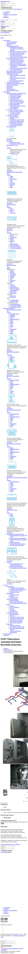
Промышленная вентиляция (14, 72)
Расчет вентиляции (12, 41)
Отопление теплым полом (17, 618)
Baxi (11, 279)
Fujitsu (11, 323)
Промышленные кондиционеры (15, 534)
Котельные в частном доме (17, 143)
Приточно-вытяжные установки (18, 51)
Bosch (11, 282)
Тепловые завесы (11, 206)
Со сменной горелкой (15, 305)
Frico (11, 180)
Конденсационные (15, 304)
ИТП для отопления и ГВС (17, 101)
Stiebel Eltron (13, 179)
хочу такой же (16, 844)
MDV (11, 356)
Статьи (5, 16)
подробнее (9, 139)
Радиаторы (10, 231)
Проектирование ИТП (16, 94)
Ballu (11, 177)
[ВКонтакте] (1, 823)
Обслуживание (14, 597)
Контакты (6, 17)
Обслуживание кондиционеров (18, 568)
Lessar (11, 318)
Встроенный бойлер (15, 307)
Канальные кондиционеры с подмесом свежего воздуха (17, 53)
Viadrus (12, 277)
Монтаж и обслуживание (10, 14)
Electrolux (12, 316)
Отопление (7, 91)
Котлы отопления (11, 126)
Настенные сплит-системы (14, 311)
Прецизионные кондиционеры (18, 538)
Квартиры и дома (14, 592)
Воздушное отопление (16, 125)
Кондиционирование (9, 308)
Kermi (11, 239)
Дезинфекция (10, 586)
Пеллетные (13, 291)
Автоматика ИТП (14, 98)
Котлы (8, 604)
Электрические (14, 287)
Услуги (9, 562)
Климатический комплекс (17, 80)
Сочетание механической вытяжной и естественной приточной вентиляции (17, 61)
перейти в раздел (14, 153)
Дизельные (13, 286)
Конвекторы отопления (16, 122)
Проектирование (11, 43)
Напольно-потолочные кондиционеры (17, 479)
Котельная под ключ (12, 146)
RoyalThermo (13, 237)
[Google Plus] (3, 823)
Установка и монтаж (15, 96)
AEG (11, 181)
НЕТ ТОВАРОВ (5, 32)
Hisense (12, 333)
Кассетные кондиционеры (14, 411)
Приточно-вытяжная (12, 85)
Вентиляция (7, 40)
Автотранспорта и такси (16, 590)
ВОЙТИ (3, 21)
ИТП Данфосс (14, 108)
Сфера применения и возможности (15, 631)
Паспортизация (11, 89)
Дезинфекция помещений (17, 588)
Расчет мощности (14, 607)
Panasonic (12, 315)
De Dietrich (13, 275)
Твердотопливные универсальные (15, 289)
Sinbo (11, 187)
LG (11, 327)
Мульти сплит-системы (13, 377)
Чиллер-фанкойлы (15, 542)
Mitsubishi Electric (14, 314)
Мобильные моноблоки (13, 353)
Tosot (11, 332)
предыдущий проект (7, 844)
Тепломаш (12, 212)
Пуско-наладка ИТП (15, 97)
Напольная (13, 295)
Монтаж (9, 44)
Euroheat (12, 210)
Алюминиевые (14, 244)
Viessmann (12, 273)
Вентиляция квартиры (13, 46)
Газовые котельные (15, 142)
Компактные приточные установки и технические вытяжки (16, 49)
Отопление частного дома (17, 119)
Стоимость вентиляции (13, 82)
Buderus (12, 272)
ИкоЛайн (12, 184)
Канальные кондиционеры (14, 445)
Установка (12, 610)
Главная (6, 648)
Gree (11, 325)
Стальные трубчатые (15, 246)
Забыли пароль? (5, 26)
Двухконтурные (14, 301)
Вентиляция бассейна (12, 73)
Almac (11, 176)
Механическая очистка (13, 90)
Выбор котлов (13, 611)
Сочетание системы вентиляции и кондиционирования (18, 69)
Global (11, 235)
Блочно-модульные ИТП (16, 103)
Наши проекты (8, 633)
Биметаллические (14, 245)
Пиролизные (13, 293)
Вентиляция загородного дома (15, 58)
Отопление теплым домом (17, 121)
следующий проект (6, 852)
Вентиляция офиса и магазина (15, 71)
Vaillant (12, 270)
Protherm (12, 276)
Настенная (13, 297)
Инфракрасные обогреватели (14, 173)
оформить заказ (17, 948)
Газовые (12, 284)
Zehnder (12, 238)
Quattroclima (13, 329)
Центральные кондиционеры (17, 543)
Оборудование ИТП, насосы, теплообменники (17, 106)
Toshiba (12, 330)
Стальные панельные (15, 248)
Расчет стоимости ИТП (16, 100)
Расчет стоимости (14, 114)
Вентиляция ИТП (14, 104)
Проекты (6, 13)
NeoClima (12, 183)
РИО (11, 186)
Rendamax (12, 280)
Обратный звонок (7, 948)
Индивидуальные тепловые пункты (16, 93)
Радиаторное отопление (16, 123)
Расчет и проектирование (16, 111)
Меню (2, 37)
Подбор (12, 608)
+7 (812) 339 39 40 (17, 9)
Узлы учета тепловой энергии (15, 110)
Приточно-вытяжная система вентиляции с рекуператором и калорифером (18, 65)
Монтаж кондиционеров (16, 566)
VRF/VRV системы (12, 511)
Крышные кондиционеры (17, 545)
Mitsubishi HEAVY (15, 319)
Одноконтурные (14, 300)
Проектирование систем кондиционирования (16, 564)
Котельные (10, 141)
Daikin (11, 322)
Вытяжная (9, 87)
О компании (7, 11)
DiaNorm (12, 241)
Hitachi (12, 326)
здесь (15, 841)
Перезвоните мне (5, 1)
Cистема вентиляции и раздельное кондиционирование (18, 56)
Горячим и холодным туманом (18, 589)
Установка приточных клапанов (15, 83)
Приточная (10, 86)
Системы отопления (12, 115)
